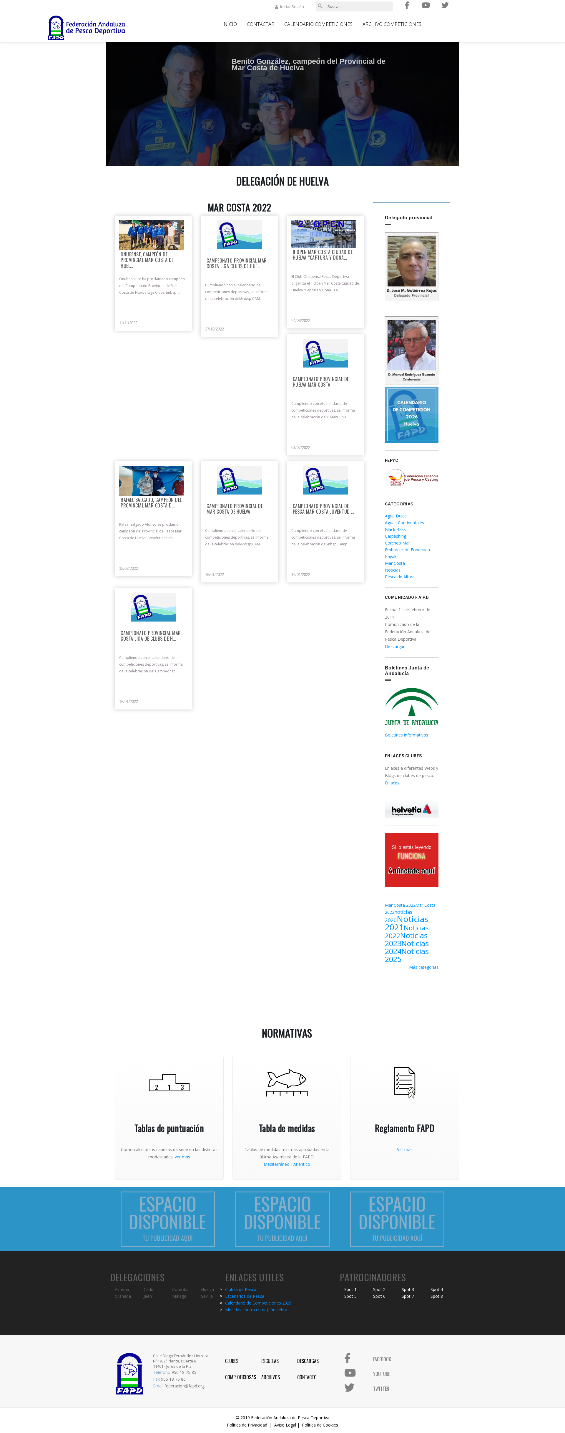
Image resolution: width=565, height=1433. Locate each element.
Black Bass (395, 529)
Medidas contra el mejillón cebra (256, 1309)
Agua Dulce (396, 516)
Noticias (393, 570)
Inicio (229, 24)
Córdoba (180, 1289)
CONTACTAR (260, 24)
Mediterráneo (277, 1164)
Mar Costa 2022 (400, 905)
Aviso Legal (285, 1425)
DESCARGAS (308, 1360)
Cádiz (149, 1289)
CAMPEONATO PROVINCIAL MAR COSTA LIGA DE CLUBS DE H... (151, 636)
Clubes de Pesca (240, 1289)
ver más (182, 1157)
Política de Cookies (320, 1425)
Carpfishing (395, 536)
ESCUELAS (270, 1360)
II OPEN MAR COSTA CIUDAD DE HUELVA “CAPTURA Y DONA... (323, 255)
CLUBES (231, 1360)
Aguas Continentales (404, 522)
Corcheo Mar (397, 543)
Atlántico (301, 1164)
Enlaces (392, 783)
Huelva (207, 1289)
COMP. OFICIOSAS (240, 1377)
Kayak (390, 556)
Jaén (148, 1296)
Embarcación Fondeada (407, 549)
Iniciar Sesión (292, 6)
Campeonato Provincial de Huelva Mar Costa (321, 382)
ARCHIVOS (270, 1377)
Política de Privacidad (247, 1425)
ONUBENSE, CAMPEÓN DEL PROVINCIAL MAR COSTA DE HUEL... (147, 260)
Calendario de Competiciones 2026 (258, 1303)
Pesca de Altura (400, 576)
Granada (123, 1296)
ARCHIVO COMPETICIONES (392, 24)
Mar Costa (395, 563)
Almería (122, 1289)
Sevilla (207, 1296)
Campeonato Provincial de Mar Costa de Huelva (235, 509)
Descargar (395, 646)
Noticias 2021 (406, 923)
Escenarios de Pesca (244, 1296)
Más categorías (423, 967)
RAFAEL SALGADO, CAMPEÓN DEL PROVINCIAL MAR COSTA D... (151, 503)
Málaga (179, 1296)
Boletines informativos (406, 735)
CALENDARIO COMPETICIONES (318, 24)
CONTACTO (307, 1377)
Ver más (405, 1149)
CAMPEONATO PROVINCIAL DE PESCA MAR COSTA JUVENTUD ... (323, 509)
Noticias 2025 (407, 955)
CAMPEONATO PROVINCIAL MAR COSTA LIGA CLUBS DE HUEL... (237, 264)
